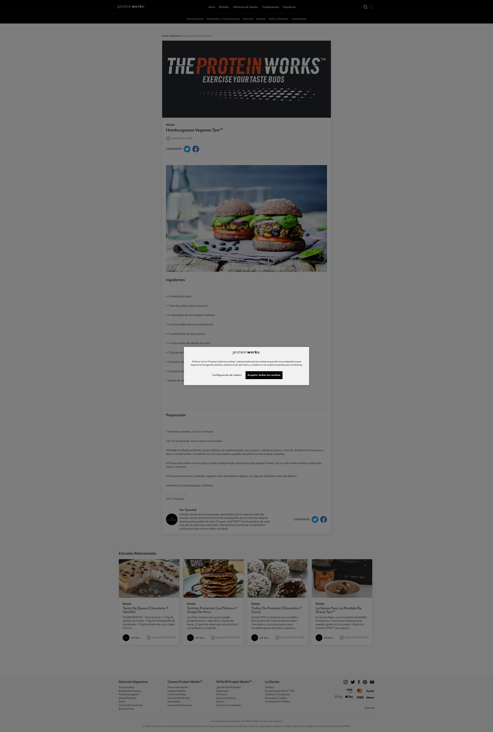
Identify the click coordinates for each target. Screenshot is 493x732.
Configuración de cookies (226, 375)
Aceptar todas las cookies (264, 375)
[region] (246, 366)
